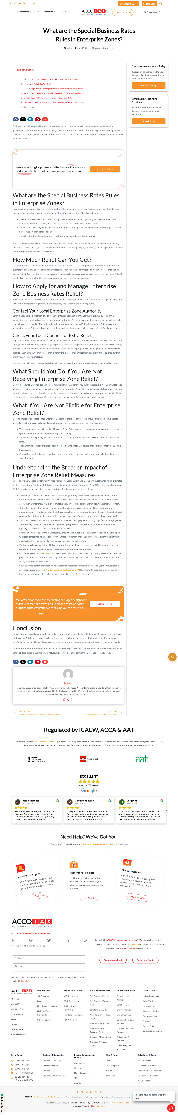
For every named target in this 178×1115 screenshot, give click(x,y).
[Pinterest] (35, 3)
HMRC (47, 553)
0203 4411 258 (133, 944)
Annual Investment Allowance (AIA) (62, 569)
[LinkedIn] (26, 3)
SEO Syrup (100, 1106)
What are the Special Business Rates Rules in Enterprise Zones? (51, 79)
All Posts (68, 700)
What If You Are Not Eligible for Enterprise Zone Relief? (48, 98)
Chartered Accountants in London (45, 1097)
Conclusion (29, 107)
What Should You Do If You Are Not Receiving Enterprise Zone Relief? (54, 93)
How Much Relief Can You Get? (37, 84)
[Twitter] (21, 3)
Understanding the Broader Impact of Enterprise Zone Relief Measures (54, 102)
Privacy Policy (25, 981)
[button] (160, 3)
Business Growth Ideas (104, 48)
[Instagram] (16, 3)
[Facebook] (12, 3)
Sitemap (128, 1103)
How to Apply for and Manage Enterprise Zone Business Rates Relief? (53, 88)
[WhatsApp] (30, 3)
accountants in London (43, 741)
